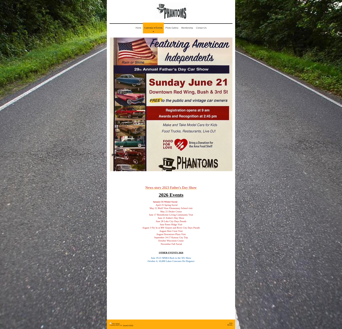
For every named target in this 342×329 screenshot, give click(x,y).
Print (113, 323)
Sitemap (118, 323)
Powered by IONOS (128, 325)
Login (230, 323)
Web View (229, 324)
